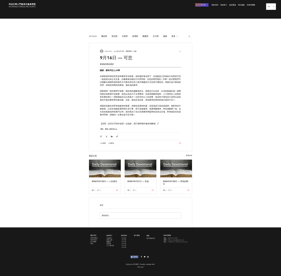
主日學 (156, 36)
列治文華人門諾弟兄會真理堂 (22, 4)
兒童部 (125, 36)
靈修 (165, 36)
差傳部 (135, 36)
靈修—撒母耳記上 (111, 129)
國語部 (104, 36)
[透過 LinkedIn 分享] (112, 136)
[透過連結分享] (117, 136)
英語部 (114, 36)
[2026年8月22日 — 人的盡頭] (105, 168)
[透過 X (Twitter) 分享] (106, 136)
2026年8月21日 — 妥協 (138, 181)
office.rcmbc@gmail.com (176, 240)
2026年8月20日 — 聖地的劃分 (175, 182)
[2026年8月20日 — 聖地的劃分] (176, 168)
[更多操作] (179, 51)
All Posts (93, 36)
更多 (173, 36)
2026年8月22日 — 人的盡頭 (104, 181)
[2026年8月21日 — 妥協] (140, 168)
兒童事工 (109, 238)
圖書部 (145, 36)
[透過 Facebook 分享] (101, 136)
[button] (189, 36)
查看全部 (189, 155)
